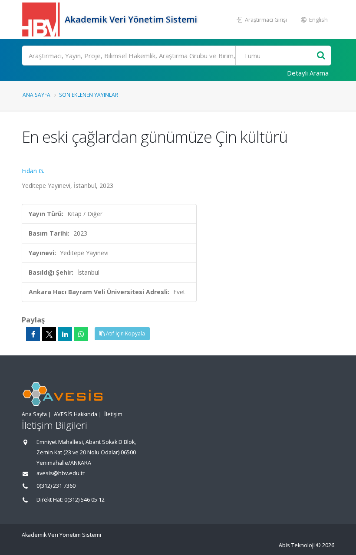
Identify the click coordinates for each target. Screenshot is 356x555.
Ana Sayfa (36, 94)
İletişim (113, 414)
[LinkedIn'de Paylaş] (65, 334)
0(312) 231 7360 (56, 485)
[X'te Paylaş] (49, 334)
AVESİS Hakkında (75, 414)
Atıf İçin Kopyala (125, 333)
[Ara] (321, 56)
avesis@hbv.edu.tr (60, 473)
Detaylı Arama (308, 73)
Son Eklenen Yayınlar (88, 94)
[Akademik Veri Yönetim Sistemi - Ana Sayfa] (42, 19)
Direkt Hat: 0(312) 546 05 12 (70, 499)
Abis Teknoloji (297, 545)
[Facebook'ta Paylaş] (33, 334)
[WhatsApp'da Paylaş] (81, 334)
